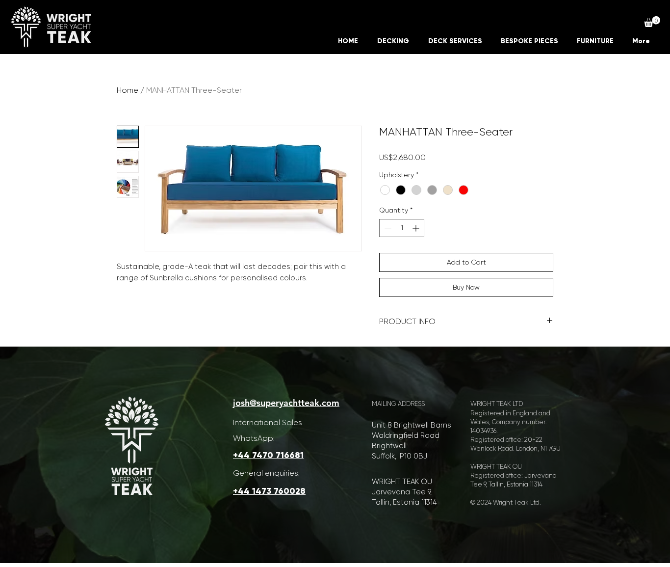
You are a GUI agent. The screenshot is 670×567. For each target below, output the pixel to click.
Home (127, 90)
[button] (652, 21)
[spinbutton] (402, 228)
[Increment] (417, 228)
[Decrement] (387, 228)
